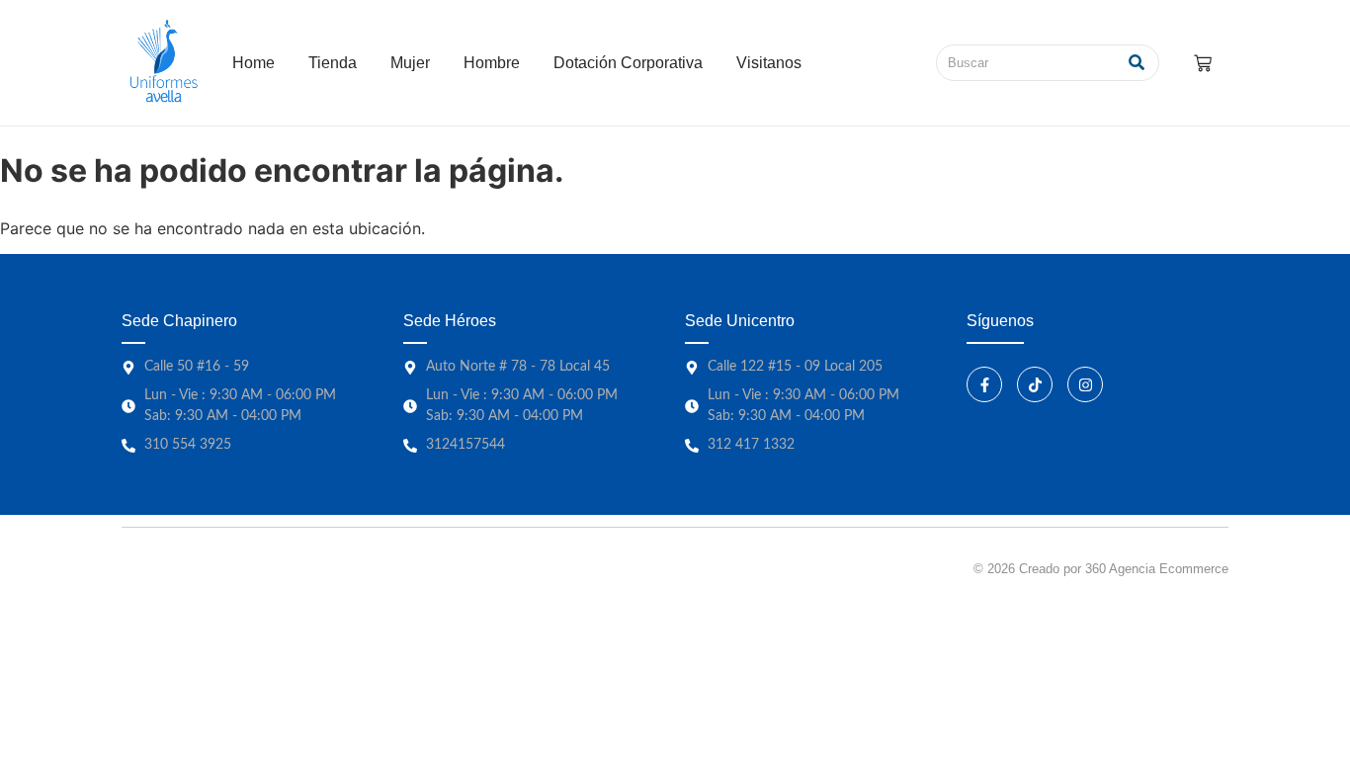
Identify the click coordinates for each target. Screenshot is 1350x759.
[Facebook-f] (984, 384)
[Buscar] (1137, 63)
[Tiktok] (1035, 384)
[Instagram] (1085, 384)
